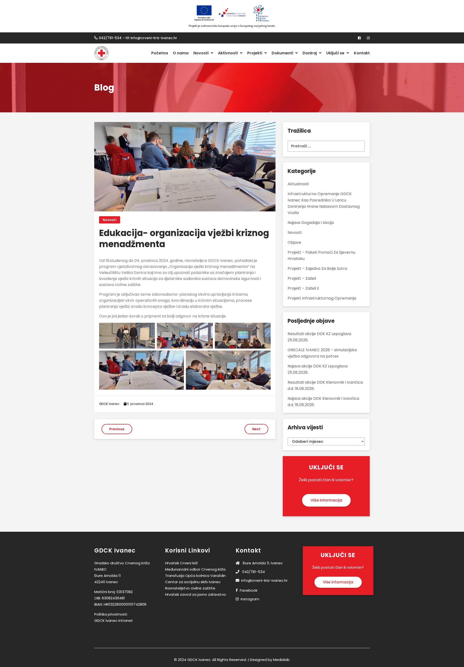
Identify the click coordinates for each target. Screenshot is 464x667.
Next (256, 429)
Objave (294, 242)
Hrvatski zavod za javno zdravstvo (195, 594)
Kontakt (362, 53)
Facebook (248, 590)
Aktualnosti (298, 184)
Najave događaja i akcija (311, 222)
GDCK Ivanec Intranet (113, 620)
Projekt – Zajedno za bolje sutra (317, 268)
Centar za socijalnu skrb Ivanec (193, 581)
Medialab (281, 659)
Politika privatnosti (110, 614)
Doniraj (310, 53)
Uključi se (335, 53)
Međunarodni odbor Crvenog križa (195, 569)
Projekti (255, 53)
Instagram (250, 599)
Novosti (201, 53)
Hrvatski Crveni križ (181, 563)
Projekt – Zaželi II (303, 288)
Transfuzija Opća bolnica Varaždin (195, 575)
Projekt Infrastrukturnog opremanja (322, 298)
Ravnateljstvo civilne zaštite (190, 588)
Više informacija (326, 500)
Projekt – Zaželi (302, 278)
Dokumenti (283, 53)
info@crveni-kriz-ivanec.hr (153, 38)
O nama (180, 53)
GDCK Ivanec (109, 404)
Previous (116, 429)
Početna (159, 53)
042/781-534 (110, 38)
